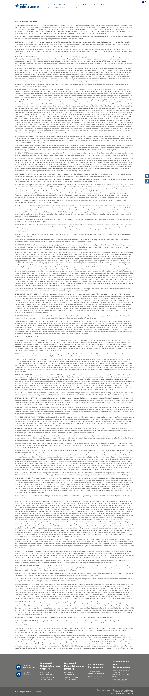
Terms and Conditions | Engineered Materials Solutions (115, 690)
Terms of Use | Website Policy (123, 692)
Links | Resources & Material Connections (119, 693)
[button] (58, 4)
